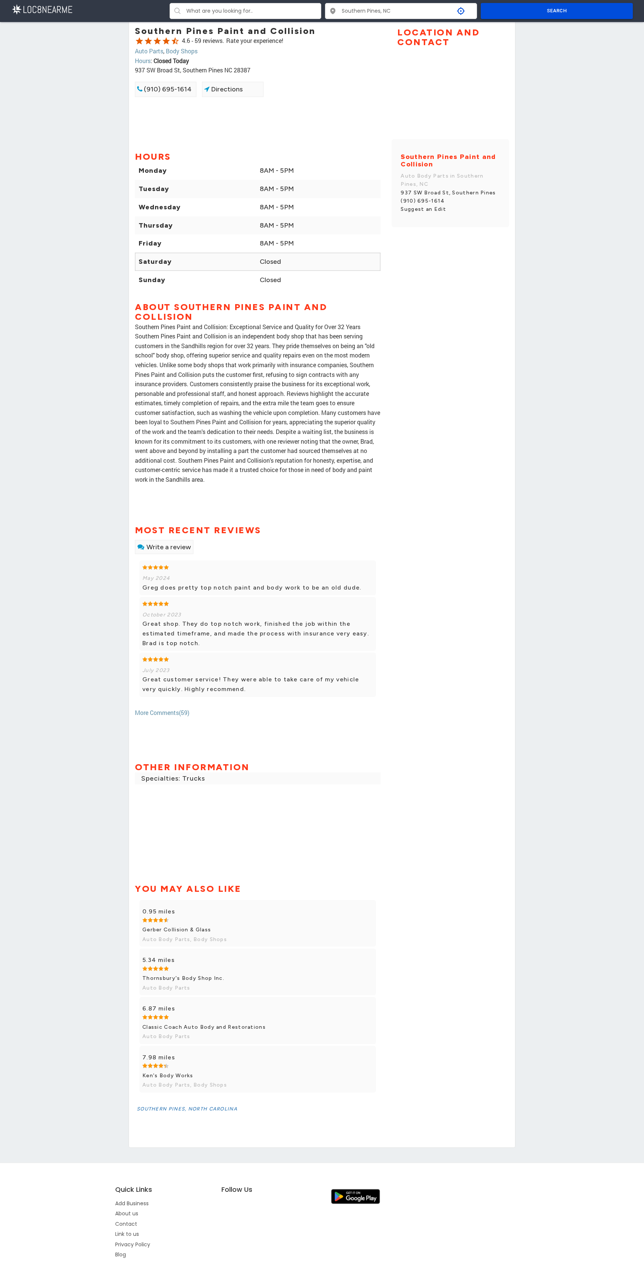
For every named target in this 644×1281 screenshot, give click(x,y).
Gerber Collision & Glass (176, 930)
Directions (226, 89)
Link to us (127, 1234)
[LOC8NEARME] (42, 9)
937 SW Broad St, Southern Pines (448, 193)
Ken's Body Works (167, 1075)
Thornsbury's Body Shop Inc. (183, 978)
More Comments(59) (162, 712)
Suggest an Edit (423, 209)
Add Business (132, 1203)
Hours (143, 61)
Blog (120, 1254)
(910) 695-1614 (167, 89)
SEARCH (557, 10)
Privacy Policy (132, 1244)
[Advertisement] (258, 123)
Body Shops (182, 51)
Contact (126, 1224)
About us (126, 1213)
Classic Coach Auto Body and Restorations (204, 1027)
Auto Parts (149, 51)
